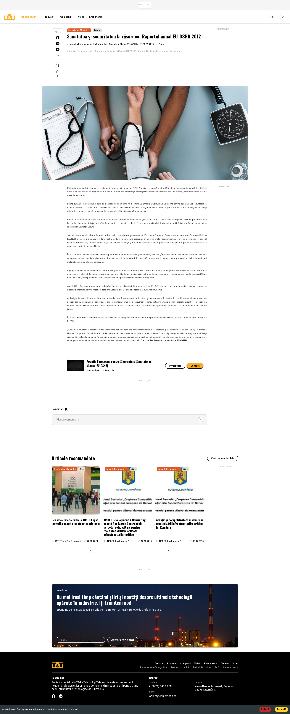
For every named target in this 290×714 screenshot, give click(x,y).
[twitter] (58, 49)
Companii (185, 663)
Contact (195, 365)
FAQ (217, 667)
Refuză (265, 709)
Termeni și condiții (180, 667)
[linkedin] (58, 43)
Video (197, 663)
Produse (171, 663)
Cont (235, 663)
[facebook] (58, 38)
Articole (159, 663)
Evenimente (210, 663)
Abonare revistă (230, 667)
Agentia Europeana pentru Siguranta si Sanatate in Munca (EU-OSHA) (119, 363)
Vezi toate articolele (222, 458)
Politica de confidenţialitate (153, 667)
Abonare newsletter (122, 639)
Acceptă (281, 709)
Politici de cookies (202, 667)
